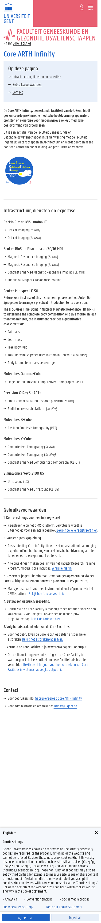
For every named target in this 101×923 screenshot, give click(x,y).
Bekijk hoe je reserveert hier (47, 593)
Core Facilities (22, 43)
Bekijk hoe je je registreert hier (76, 530)
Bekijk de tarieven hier (45, 618)
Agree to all (26, 917)
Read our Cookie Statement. (64, 907)
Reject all (75, 917)
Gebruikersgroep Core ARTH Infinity (58, 698)
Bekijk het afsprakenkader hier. (42, 639)
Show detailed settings (18, 907)
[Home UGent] (18, 12)
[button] (90, 6)
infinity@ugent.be (65, 705)
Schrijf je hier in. (62, 568)
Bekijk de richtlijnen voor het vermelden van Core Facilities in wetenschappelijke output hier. (48, 667)
